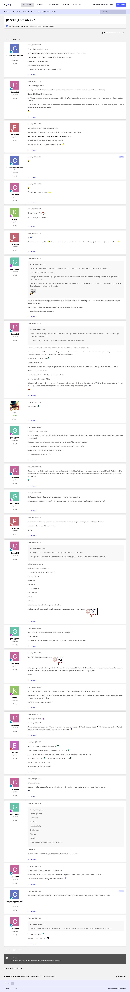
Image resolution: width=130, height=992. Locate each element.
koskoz (15, 219)
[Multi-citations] (28, 74)
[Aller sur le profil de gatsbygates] (14, 261)
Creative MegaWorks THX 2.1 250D (40, 57)
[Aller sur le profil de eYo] (14, 405)
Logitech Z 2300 (33, 61)
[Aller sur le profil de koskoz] (14, 212)
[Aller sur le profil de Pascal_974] (14, 127)
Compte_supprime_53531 (20, 26)
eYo (15, 413)
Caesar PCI (15, 92)
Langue (7, 988)
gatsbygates (14, 269)
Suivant (14, 39)
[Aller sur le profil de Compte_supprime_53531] (7, 26)
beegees (15, 753)
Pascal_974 (15, 134)
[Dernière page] (19, 39)
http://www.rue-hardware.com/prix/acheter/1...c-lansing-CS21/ (49, 136)
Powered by (117, 988)
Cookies (15, 988)
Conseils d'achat (48, 26)
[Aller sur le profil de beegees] (14, 745)
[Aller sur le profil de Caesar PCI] (14, 85)
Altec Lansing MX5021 (35, 53)
